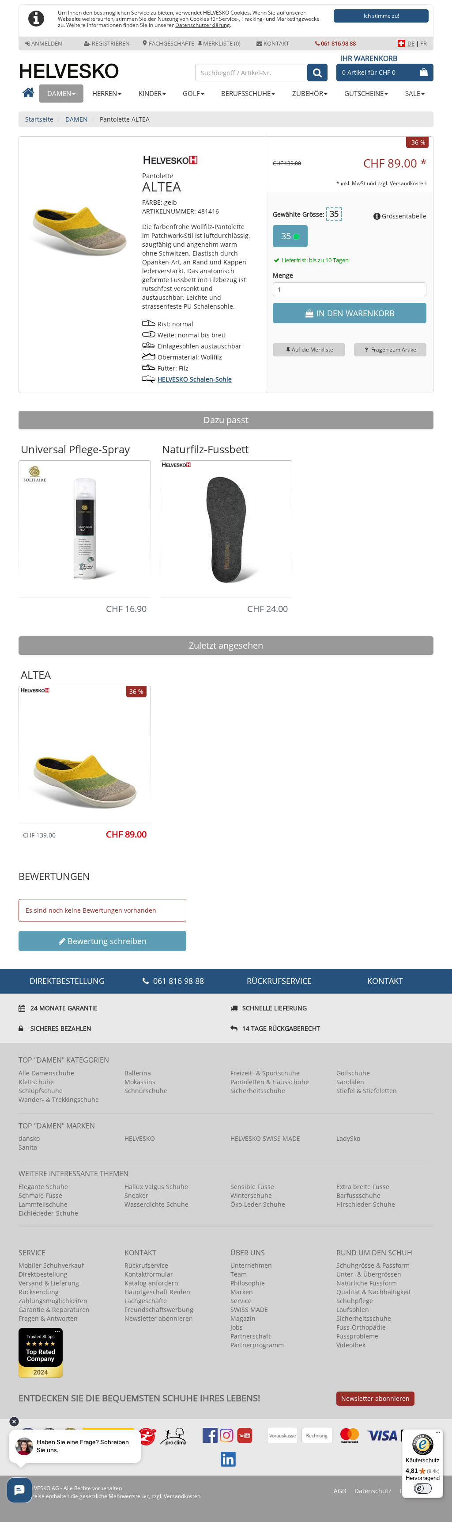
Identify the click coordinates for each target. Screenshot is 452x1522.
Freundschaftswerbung (158, 1309)
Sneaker (136, 1195)
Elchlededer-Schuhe (48, 1213)
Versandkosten (408, 183)
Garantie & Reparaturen (54, 1309)
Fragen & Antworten (48, 1318)
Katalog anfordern (151, 1283)
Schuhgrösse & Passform (373, 1265)
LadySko (348, 1138)
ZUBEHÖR (307, 93)
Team (238, 1274)
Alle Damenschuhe (46, 1073)
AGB (340, 1491)
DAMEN (59, 93)
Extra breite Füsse (362, 1186)
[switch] (423, 1488)
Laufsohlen (352, 1309)
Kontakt (276, 43)
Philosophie (247, 1283)
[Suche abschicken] (317, 72)
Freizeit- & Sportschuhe (265, 1073)
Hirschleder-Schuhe (365, 1204)
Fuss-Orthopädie (361, 1327)
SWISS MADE (249, 1309)
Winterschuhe (251, 1195)
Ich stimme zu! (381, 15)
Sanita (28, 1147)
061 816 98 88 (338, 43)
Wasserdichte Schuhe (156, 1204)
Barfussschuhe (358, 1195)
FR (423, 43)
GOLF (191, 93)
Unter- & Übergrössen (368, 1274)
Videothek (350, 1345)
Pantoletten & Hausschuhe (269, 1082)
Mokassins (139, 1082)
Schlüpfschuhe (41, 1090)
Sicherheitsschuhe (257, 1090)
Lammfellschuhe (43, 1204)
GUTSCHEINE (364, 93)
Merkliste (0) (222, 43)
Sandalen (350, 1082)
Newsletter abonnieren (158, 1318)
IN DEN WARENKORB (354, 313)
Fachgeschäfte (170, 43)
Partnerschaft (250, 1336)
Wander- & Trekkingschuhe (59, 1099)
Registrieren (111, 43)
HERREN (104, 93)
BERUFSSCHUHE (246, 93)
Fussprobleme (357, 1336)
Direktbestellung (43, 1274)
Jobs (236, 1327)
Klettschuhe (36, 1082)
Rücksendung (39, 1292)
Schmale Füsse (40, 1195)
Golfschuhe (353, 1073)
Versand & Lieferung (49, 1283)
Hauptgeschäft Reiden (157, 1292)
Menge (283, 275)
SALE (412, 93)
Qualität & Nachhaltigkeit (373, 1292)
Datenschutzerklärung (202, 24)
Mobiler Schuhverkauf (51, 1265)
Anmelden (46, 43)
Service (241, 1300)
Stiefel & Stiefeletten (366, 1090)
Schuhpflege (354, 1300)
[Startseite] (102, 67)
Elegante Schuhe (43, 1186)
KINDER (150, 93)
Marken (241, 1292)
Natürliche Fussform (366, 1283)
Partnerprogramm (257, 1345)
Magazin (243, 1318)
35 (287, 236)
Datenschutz (373, 1491)
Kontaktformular (148, 1274)
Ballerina (137, 1073)
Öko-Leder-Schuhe (257, 1204)
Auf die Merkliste (312, 349)
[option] (84, 528)
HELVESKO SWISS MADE (265, 1138)
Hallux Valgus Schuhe (156, 1186)
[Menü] (438, 1434)
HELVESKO (139, 1138)
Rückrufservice (279, 980)
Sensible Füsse (252, 1186)
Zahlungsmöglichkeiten (53, 1300)
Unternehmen (251, 1265)
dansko (29, 1138)
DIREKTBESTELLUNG (67, 980)
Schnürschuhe (145, 1090)
